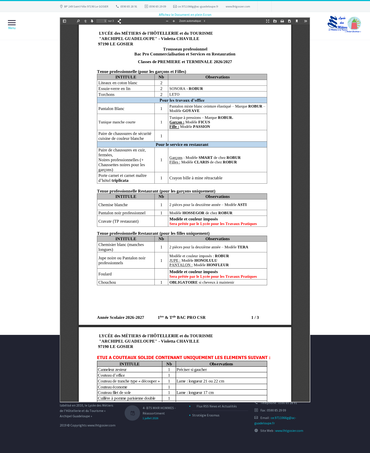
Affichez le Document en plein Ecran (185, 14)
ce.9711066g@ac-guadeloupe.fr (198, 6)
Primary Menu (12, 25)
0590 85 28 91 (128, 6)
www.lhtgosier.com (238, 6)
